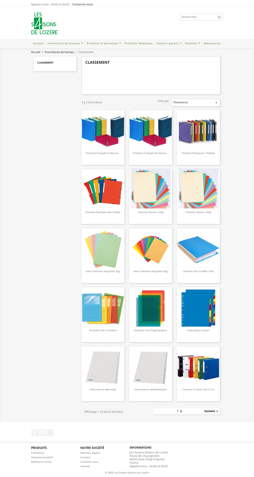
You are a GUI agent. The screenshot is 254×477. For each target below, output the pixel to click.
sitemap (85, 466)
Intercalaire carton (198, 330)
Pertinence (195, 102)
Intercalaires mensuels (103, 389)
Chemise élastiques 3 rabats (198, 153)
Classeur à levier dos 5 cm (198, 389)
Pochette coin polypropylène (150, 330)
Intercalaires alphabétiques (150, 389)
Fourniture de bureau (63, 43)
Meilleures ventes (41, 461)
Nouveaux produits (42, 457)
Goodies (191, 43)
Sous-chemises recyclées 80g (150, 271)
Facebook (34, 432)
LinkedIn (50, 432)
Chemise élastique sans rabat (102, 212)
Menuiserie (211, 43)
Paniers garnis (167, 43)
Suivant (211, 411)
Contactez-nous (82, 4)
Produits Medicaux (138, 43)
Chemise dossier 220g (150, 212)
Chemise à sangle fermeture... (150, 153)
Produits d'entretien (102, 43)
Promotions (37, 452)
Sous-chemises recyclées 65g (103, 271)
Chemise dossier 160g (198, 212)
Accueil (38, 43)
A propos (85, 457)
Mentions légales (90, 452)
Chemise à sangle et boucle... (103, 153)
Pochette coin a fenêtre (103, 330)
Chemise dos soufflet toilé (198, 271)
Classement (45, 62)
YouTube (42, 432)
